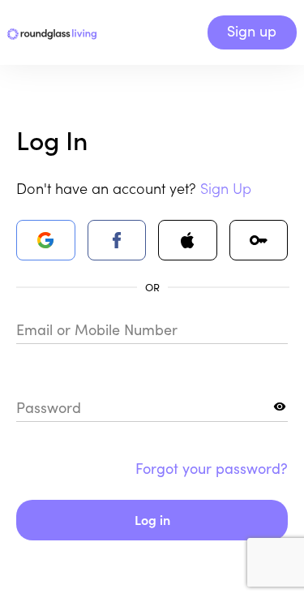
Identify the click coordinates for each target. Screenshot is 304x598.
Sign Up (225, 188)
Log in (152, 519)
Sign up (251, 31)
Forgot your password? (211, 468)
